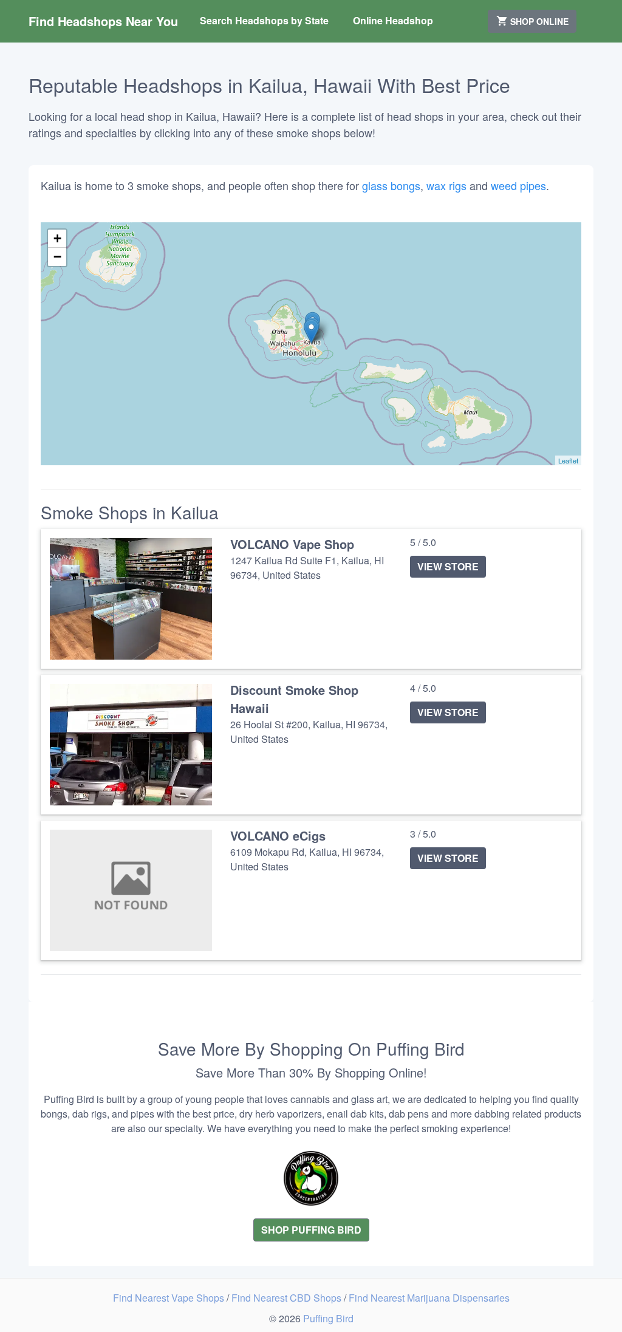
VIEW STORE (448, 566)
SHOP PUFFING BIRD (311, 1230)
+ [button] (57, 238)
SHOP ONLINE (538, 21)
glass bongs (391, 185)
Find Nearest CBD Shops (287, 1298)
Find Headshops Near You (103, 21)
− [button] (57, 256)
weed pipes (518, 185)
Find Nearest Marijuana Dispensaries (429, 1298)
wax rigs (446, 185)
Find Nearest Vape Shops (170, 1298)
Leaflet (568, 460)
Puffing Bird (328, 1318)
